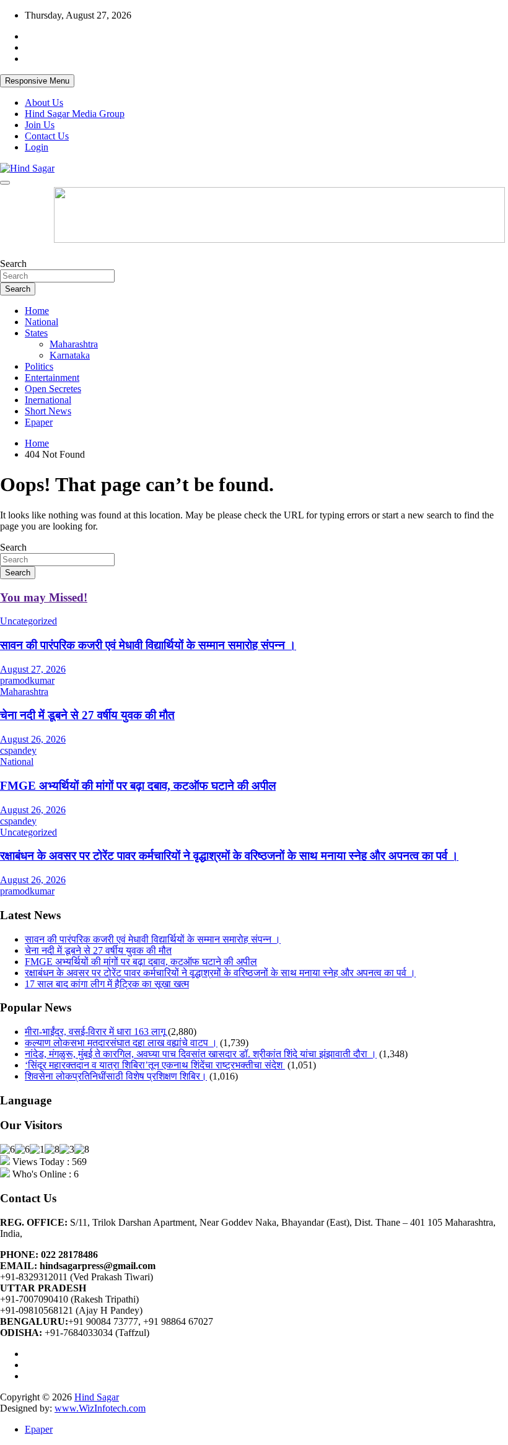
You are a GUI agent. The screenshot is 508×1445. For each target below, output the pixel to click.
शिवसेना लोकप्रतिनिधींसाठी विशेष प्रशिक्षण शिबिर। (116, 1076)
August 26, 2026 (33, 739)
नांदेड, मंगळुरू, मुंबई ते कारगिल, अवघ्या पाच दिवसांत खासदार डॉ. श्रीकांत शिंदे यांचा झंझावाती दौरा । (201, 1054)
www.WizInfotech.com (100, 1408)
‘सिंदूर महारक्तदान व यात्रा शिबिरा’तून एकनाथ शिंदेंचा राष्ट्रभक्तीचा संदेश (155, 1065)
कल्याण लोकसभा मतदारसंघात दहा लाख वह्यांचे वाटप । (121, 1042)
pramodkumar (27, 680)
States (36, 333)
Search (13, 263)
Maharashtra (74, 344)
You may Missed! (43, 597)
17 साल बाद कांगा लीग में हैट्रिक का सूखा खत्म (107, 984)
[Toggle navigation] (5, 183)
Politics (39, 366)
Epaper (39, 422)
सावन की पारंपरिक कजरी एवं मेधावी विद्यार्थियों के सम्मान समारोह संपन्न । (148, 645)
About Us (44, 102)
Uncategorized (28, 621)
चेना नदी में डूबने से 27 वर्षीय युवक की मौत (87, 715)
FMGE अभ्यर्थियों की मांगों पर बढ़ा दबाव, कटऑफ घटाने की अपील (138, 785)
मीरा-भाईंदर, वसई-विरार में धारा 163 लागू (95, 1031)
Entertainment (52, 377)
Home (37, 310)
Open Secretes (53, 388)
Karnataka (70, 355)
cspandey (18, 750)
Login (36, 147)
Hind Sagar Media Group (75, 113)
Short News (48, 411)
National (41, 322)
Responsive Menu (37, 80)
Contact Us (47, 136)
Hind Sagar (96, 1397)
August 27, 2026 (33, 669)
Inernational (48, 400)
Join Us (40, 125)
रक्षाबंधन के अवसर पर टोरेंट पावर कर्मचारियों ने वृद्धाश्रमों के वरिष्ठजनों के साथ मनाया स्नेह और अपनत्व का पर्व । (229, 855)
